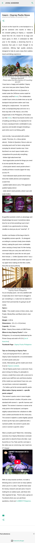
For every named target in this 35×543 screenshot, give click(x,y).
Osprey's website (13, 366)
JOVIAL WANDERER (12, 3)
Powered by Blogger (18, 540)
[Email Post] (3, 516)
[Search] (32, 3)
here (16, 96)
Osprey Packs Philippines (23, 344)
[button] (3, 21)
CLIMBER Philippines (23, 501)
